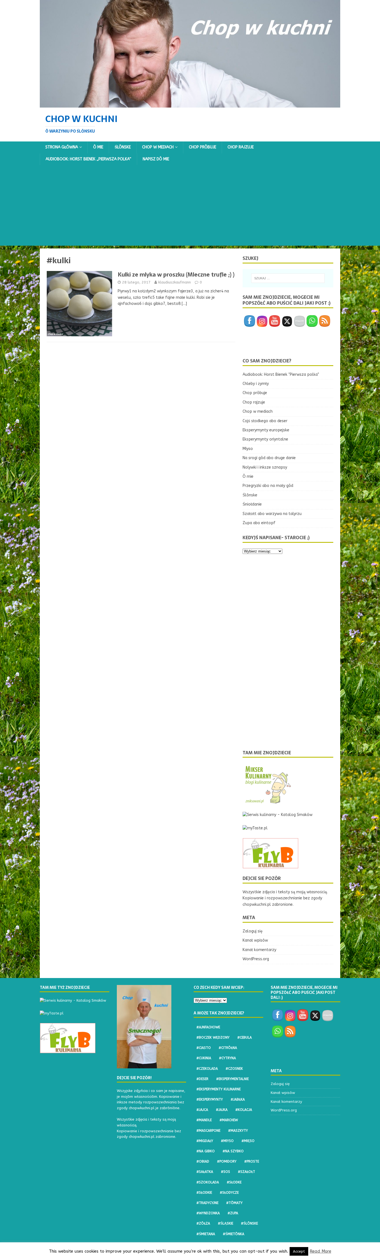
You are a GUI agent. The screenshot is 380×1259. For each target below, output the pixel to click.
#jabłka (238, 1099)
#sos (225, 1172)
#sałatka (204, 1172)
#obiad (202, 1161)
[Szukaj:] (288, 278)
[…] (184, 303)
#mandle (204, 1120)
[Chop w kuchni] (190, 104)
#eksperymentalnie (232, 1079)
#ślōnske (249, 1223)
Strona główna (61, 147)
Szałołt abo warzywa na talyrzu (272, 513)
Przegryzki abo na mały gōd (268, 485)
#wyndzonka (208, 1213)
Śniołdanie (252, 504)
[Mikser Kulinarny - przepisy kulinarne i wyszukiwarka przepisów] (268, 801)
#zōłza (203, 1223)
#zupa (233, 1213)
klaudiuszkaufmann (174, 282)
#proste (251, 1161)
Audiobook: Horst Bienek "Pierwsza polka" (281, 374)
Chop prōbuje (202, 147)
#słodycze (229, 1193)
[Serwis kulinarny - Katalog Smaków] (277, 814)
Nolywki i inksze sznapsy (265, 467)
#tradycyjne (207, 1203)
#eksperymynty (209, 1099)
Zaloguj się (253, 931)
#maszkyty (238, 1131)
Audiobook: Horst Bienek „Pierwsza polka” (88, 159)
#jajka (222, 1110)
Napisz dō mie (156, 159)
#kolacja (243, 1110)
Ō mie (98, 147)
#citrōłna (228, 1048)
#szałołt (246, 1172)
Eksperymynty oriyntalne (265, 439)
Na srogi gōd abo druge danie (269, 458)
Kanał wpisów (255, 940)
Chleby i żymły (256, 383)
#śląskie (225, 1223)
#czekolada (207, 1069)
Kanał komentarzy (259, 949)
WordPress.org (256, 959)
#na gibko (205, 1151)
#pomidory (226, 1161)
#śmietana (205, 1234)
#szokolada (207, 1182)
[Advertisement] (190, 207)
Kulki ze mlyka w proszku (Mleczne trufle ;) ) (176, 274)
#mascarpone (208, 1131)
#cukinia (203, 1058)
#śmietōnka (233, 1234)
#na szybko (233, 1151)
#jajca (202, 1110)
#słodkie (204, 1193)
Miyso (248, 448)
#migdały (204, 1141)
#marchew (228, 1120)
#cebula (244, 1037)
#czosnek (234, 1069)
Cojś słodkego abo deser (265, 421)
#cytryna (227, 1058)
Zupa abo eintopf (259, 523)
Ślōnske (123, 147)
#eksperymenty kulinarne (218, 1089)
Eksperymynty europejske (266, 430)
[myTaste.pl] (255, 828)
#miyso (227, 1141)
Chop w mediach (158, 147)
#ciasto (203, 1048)
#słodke (234, 1182)
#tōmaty (234, 1203)
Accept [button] (299, 1251)
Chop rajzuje (241, 147)
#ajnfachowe (208, 1027)
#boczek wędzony (213, 1037)
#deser (202, 1079)
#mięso (248, 1141)
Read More (320, 1251)
